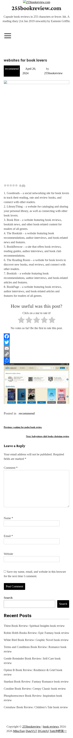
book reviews (51, 726)
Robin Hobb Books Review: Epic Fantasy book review (36, 632)
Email (8, 536)
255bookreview (53, 73)
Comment (11, 467)
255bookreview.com (36, 8)
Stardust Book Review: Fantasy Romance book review (36, 681)
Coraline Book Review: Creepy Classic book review (35, 688)
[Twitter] (36, 342)
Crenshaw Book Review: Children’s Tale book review (36, 707)
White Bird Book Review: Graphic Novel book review (36, 639)
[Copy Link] (36, 354)
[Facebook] (36, 336)
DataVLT (31, 731)
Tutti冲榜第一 (58, 731)
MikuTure (19, 731)
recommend (12, 68)
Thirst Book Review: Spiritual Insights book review (34, 625)
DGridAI (43, 731)
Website (8, 553)
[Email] (36, 348)
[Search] (66, 34)
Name (8, 518)
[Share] (36, 360)
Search (8, 597)
